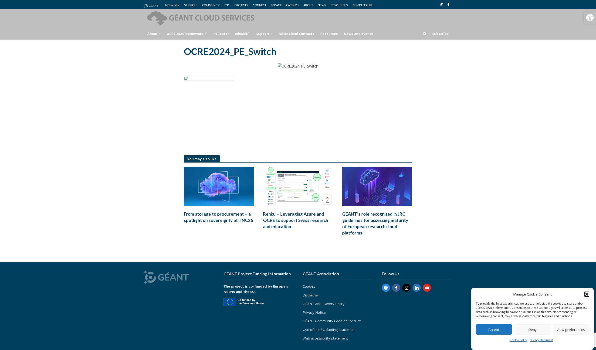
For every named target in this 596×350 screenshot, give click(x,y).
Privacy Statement (541, 340)
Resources (329, 33)
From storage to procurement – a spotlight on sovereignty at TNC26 (218, 217)
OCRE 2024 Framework (185, 33)
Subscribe (440, 33)
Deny (532, 329)
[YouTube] (427, 288)
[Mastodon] (386, 288)
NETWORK (172, 5)
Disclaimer (311, 295)
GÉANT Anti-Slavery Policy (324, 303)
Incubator (221, 33)
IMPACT (276, 5)
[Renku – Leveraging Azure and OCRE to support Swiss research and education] (298, 185)
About (152, 33)
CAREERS (292, 5)
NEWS (322, 5)
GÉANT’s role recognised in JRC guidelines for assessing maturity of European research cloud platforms (375, 223)
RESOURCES (339, 5)
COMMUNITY (211, 5)
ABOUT (308, 5)
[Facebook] (396, 288)
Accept (493, 329)
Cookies (309, 286)
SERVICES (190, 5)
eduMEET (242, 33)
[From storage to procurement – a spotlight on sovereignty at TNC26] (219, 185)
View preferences (571, 329)
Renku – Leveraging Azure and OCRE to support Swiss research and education (295, 220)
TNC (227, 5)
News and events (358, 33)
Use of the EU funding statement (329, 329)
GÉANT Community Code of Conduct (332, 321)
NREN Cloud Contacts (296, 33)
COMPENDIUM (362, 5)
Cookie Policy (518, 340)
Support (263, 33)
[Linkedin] (417, 288)
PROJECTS (241, 5)
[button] (590, 18)
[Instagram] (406, 288)
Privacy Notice (314, 312)
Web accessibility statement (325, 338)
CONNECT (259, 5)
